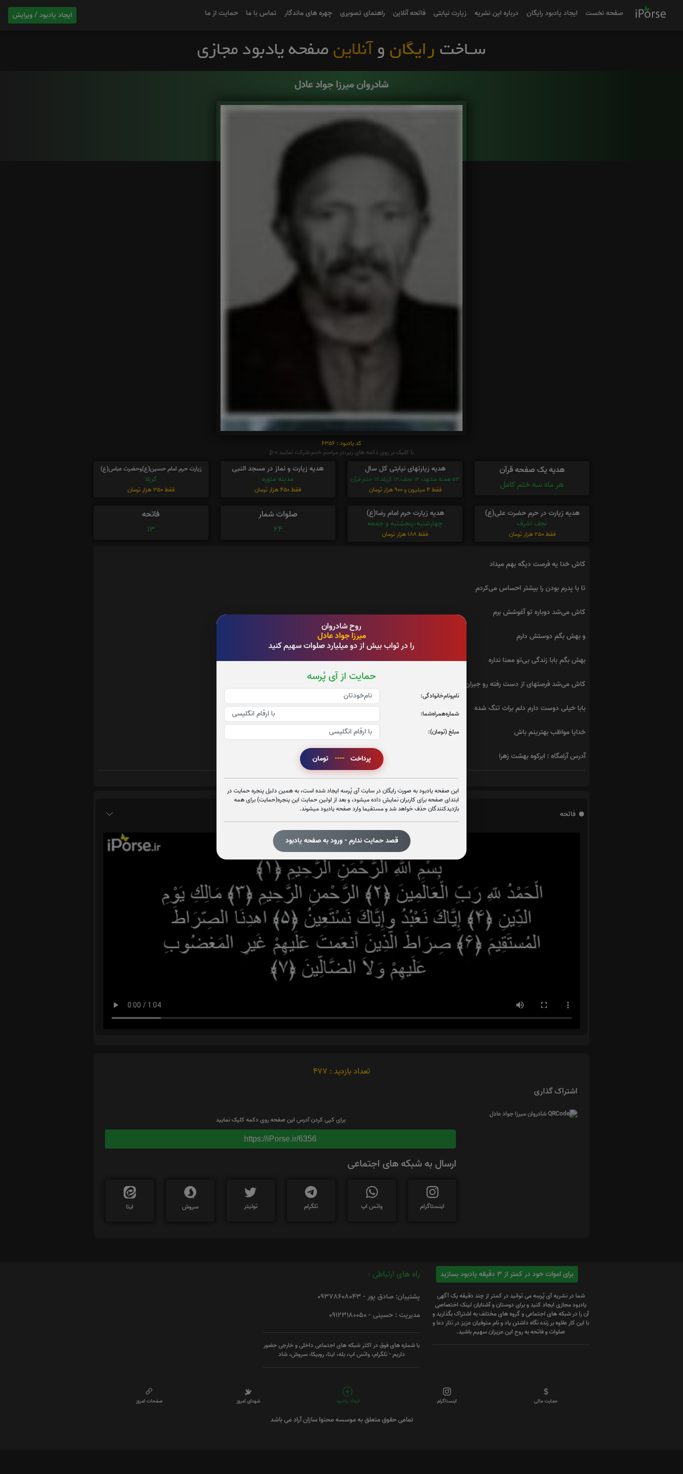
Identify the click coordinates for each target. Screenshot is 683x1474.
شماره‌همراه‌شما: (439, 713)
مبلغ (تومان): (443, 731)
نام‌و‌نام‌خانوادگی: (439, 695)
